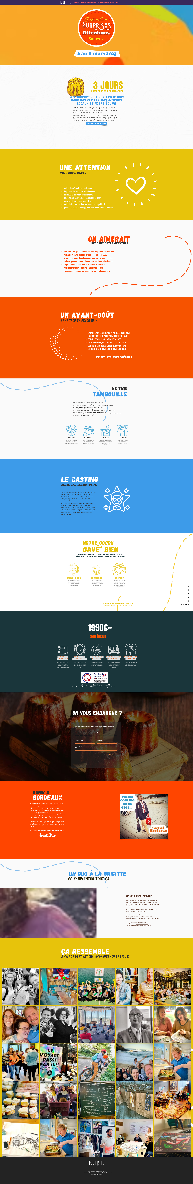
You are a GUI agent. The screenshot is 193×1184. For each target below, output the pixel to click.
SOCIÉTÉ (78, 747)
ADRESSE (100, 740)
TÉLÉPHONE (79, 740)
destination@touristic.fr (139, 922)
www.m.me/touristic (142, 924)
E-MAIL (99, 732)
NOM (77, 732)
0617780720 (147, 926)
